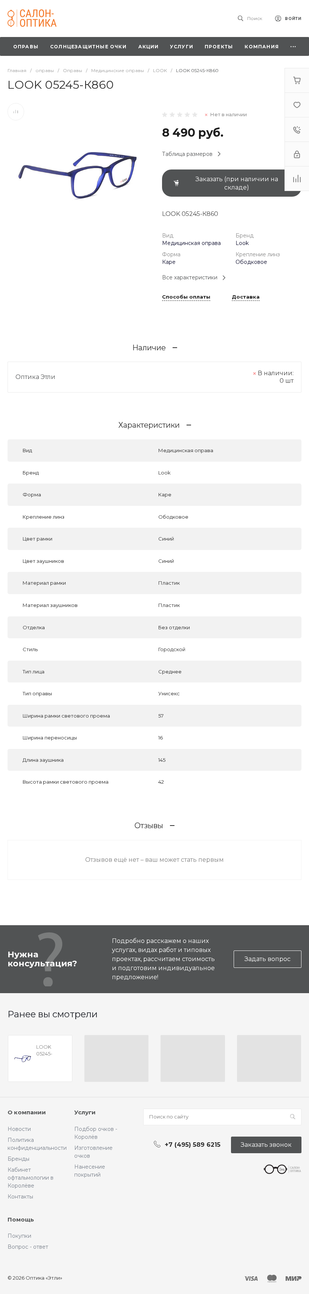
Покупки (19, 1235)
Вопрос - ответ (28, 1246)
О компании (27, 1112)
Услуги (85, 1112)
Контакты (20, 1196)
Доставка (246, 297)
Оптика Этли (35, 376)
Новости (19, 1129)
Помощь (21, 1219)
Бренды (18, 1158)
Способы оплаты (186, 297)
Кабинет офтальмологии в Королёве (31, 1177)
